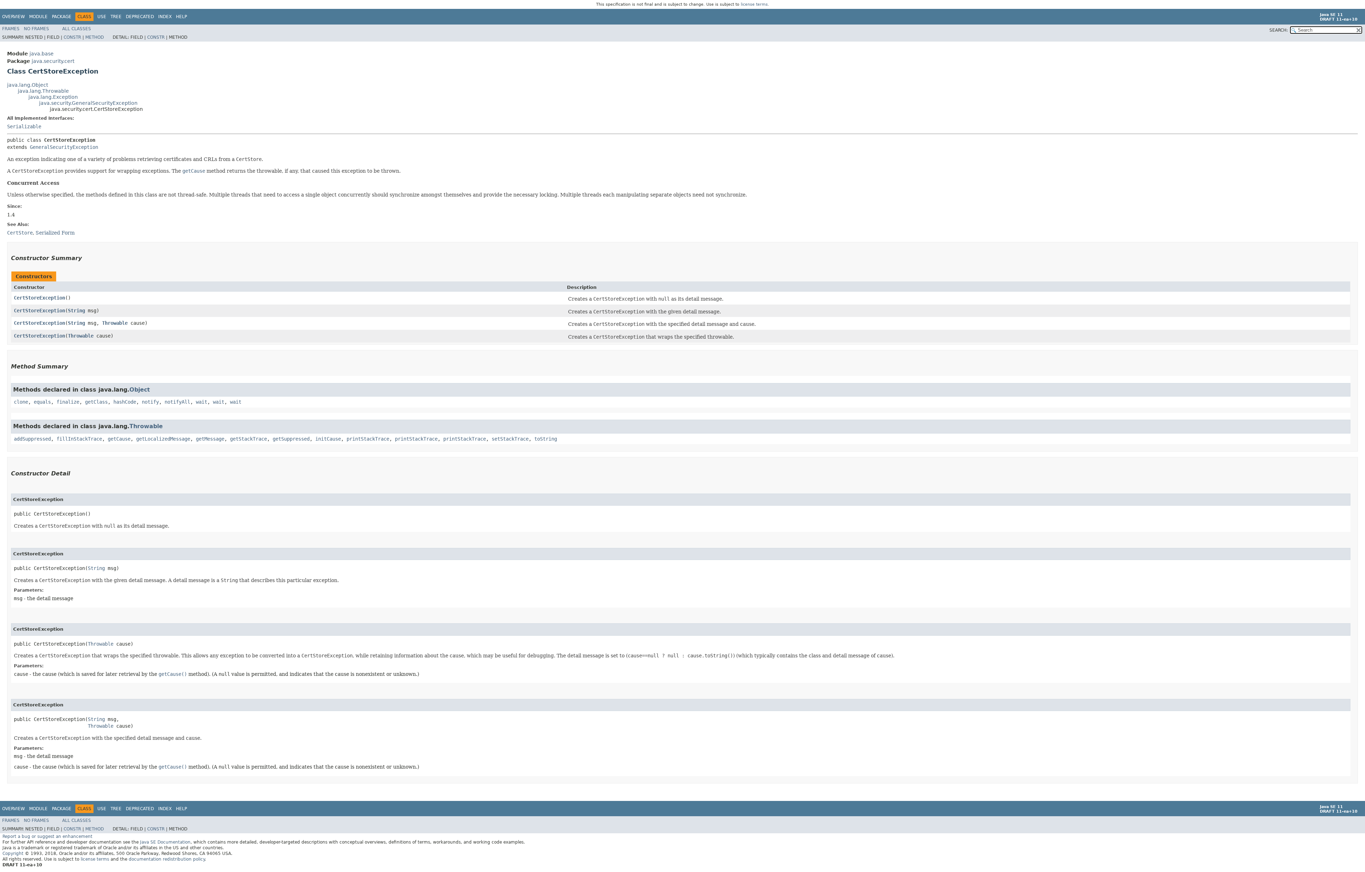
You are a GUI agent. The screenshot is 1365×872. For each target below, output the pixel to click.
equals (42, 402)
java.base (42, 53)
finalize (68, 402)
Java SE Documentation (165, 842)
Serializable (24, 126)
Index (165, 16)
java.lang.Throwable (43, 91)
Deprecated (140, 16)
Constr (72, 37)
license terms (754, 4)
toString (545, 439)
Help (181, 16)
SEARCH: (1278, 30)
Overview (13, 16)
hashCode (124, 402)
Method (94, 37)
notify (150, 402)
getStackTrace (248, 439)
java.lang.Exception (53, 97)
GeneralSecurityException (64, 147)
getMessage (210, 439)
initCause (328, 439)
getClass (96, 402)
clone (21, 402)
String (76, 310)
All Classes (76, 28)
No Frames (36, 28)
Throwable (115, 323)
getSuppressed (291, 439)
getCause (119, 439)
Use (101, 16)
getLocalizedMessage (163, 439)
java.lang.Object (27, 85)
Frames (11, 28)
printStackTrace (368, 439)
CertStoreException (39, 298)
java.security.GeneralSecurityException (88, 103)
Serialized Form (55, 233)
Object (139, 389)
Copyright (12, 853)
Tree (116, 16)
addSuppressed (32, 439)
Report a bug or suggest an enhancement (47, 836)
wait (201, 402)
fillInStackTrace (79, 439)
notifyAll (177, 402)
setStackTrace (510, 439)
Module (38, 16)
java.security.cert (53, 61)
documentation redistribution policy (167, 859)
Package (61, 16)
